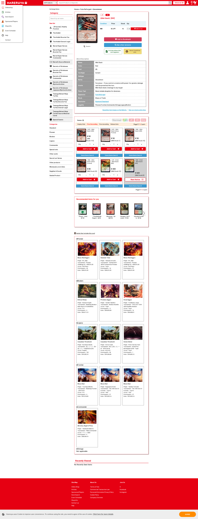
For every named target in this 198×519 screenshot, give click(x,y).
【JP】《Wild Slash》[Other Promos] (115, 131)
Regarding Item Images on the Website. (115, 110)
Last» (143, 124)
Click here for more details (103, 514)
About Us (93, 482)
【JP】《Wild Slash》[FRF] (90, 130)
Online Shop (75, 487)
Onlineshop (9, 7)
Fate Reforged (100, 94)
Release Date (114, 124)
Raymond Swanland (102, 101)
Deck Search (9, 17)
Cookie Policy (94, 495)
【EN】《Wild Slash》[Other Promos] (91, 161)
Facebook (123, 489)
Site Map (74, 482)
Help (6, 35)
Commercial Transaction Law (100, 489)
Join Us (122, 482)
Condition (103, 23)
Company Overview (96, 497)
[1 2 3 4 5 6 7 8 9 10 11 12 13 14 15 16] (129, 28)
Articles (7, 12)
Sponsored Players (11, 21)
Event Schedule (10, 31)
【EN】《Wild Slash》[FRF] (138, 130)
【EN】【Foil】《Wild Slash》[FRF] (139, 161)
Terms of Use (94, 487)
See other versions (123, 45)
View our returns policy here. (137, 110)
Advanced (178, 3)
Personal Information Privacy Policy (102, 492)
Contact (8, 40)
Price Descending (92, 124)
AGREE (187, 514)
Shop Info (8, 26)
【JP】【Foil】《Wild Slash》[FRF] (115, 161)
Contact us (75, 503)
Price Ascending (104, 124)
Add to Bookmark (124, 39)
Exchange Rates (54, 9)
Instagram (123, 492)
